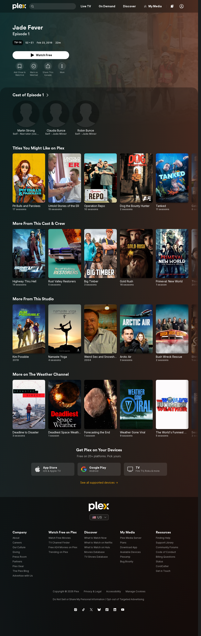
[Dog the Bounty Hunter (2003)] (136, 182)
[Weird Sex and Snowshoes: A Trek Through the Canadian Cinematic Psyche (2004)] (100, 333)
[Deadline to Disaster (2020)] (29, 408)
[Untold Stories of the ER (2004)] (64, 182)
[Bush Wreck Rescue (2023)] (172, 333)
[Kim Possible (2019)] (29, 333)
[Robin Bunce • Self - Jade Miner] (85, 117)
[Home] (19, 6)
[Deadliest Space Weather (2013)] (64, 408)
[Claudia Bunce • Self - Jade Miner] (56, 117)
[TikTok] (83, 610)
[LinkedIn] (115, 610)
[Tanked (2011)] (172, 182)
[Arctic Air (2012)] (136, 333)
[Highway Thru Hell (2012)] (29, 257)
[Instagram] (75, 610)
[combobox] (55, 6)
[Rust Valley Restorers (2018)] (64, 257)
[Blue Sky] (99, 610)
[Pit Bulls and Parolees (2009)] (29, 182)
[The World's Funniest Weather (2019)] (172, 408)
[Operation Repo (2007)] (100, 182)
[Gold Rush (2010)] (136, 257)
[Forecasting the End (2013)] (100, 408)
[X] (91, 610)
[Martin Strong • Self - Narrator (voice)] (26, 117)
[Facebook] (107, 610)
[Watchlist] (172, 6)
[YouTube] (123, 610)
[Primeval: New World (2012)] (172, 257)
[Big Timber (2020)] (100, 257)
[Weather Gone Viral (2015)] (136, 408)
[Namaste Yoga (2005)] (64, 333)
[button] (181, 6)
